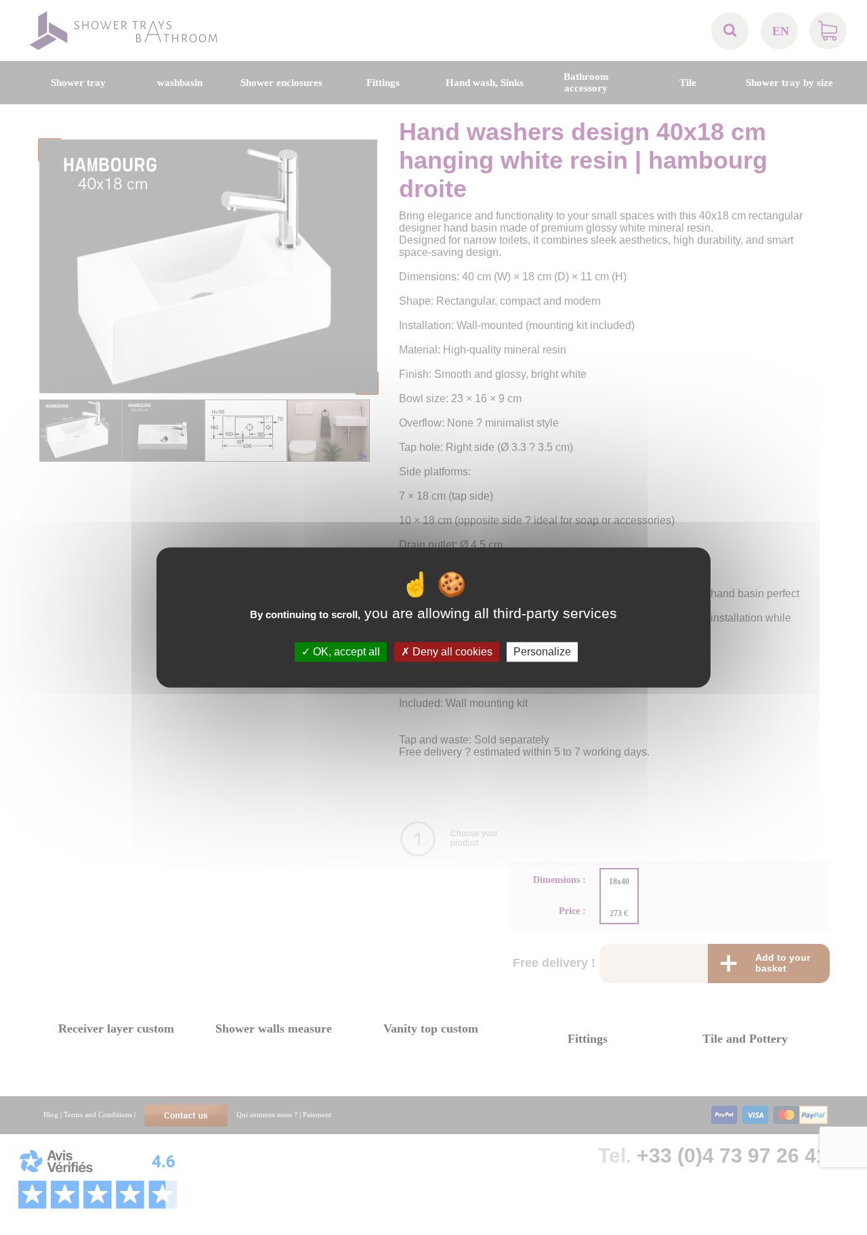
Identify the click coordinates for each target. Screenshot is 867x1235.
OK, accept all (345, 651)
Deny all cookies (451, 651)
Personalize (542, 651)
